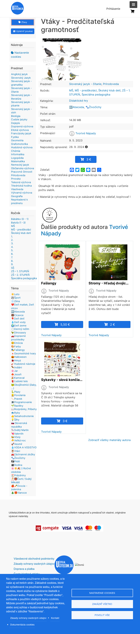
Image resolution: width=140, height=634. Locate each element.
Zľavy (24, 22)
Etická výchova (20, 130)
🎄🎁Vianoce (19, 492)
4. (12, 246)
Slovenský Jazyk (21, 77)
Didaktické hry (78, 100)
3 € (88, 159)
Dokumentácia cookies (22, 624)
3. (12, 243)
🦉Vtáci (15, 451)
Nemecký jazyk (20, 164)
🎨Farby (16, 346)
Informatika (17, 154)
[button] (62, 59)
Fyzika (15, 137)
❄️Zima (15, 301)
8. (12, 260)
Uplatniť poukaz (24, 31)
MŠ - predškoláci (86, 90)
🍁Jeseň (16, 374)
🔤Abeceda (76, 107)
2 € (112, 324)
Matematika (18, 161)
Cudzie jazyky (19, 119)
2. (12, 240)
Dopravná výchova (22, 126)
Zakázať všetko (102, 604)
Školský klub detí (109, 90)
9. (12, 264)
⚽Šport (15, 297)
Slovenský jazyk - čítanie (85, 84)
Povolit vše (102, 615)
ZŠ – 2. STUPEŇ (20, 274)
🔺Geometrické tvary (23, 353)
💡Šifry (15, 419)
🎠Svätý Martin (20, 430)
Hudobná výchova (21, 147)
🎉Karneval (17, 377)
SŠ (12, 267)
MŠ (71, 90)
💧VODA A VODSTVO (24, 447)
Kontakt (55, 618)
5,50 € (65, 324)
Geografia (17, 196)
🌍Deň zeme (18, 325)
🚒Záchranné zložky (23, 454)
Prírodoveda (111, 84)
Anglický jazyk (19, 74)
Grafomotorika (19, 144)
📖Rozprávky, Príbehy (24, 409)
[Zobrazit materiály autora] (44, 291)
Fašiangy (48, 283)
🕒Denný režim (20, 329)
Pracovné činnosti (21, 171)
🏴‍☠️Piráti (15, 461)
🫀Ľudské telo (19, 381)
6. (12, 253)
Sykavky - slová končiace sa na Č (62, 380)
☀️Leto (15, 294)
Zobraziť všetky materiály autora (109, 440)
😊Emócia (17, 342)
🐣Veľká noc (18, 440)
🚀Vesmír (16, 444)
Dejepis (15, 123)
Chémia (15, 151)
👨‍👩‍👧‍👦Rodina (16, 465)
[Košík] (132, 11)
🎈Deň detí (17, 318)
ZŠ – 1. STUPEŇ (20, 271)
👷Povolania (18, 395)
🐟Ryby (15, 412)
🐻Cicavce (17, 315)
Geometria (17, 140)
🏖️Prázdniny (18, 475)
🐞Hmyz (16, 360)
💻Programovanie (21, 402)
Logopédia (17, 157)
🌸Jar (14, 370)
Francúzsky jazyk (21, 133)
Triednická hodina (21, 185)
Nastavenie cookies (20, 54)
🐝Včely (15, 437)
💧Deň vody (18, 322)
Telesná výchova (21, 182)
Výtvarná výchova (21, 192)
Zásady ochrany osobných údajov (28, 618)
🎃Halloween (19, 356)
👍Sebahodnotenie (22, 416)
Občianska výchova (22, 168)
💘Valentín (17, 433)
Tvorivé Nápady (85, 133)
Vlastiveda (17, 189)
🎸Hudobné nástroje (23, 363)
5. (12, 250)
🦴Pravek (16, 398)
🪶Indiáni (16, 367)
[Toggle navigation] (133, 4)
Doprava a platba (24, 569)
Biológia (15, 116)
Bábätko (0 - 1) (20, 219)
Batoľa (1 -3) (18, 222)
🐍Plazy (15, 391)
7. (12, 257)
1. (12, 236)
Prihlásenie (113, 8)
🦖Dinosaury (18, 332)
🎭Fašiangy (18, 349)
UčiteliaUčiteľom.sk (15, 8)
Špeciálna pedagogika (96, 94)
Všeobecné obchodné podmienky (34, 558)
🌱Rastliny (17, 405)
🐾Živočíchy (93, 107)
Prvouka (15, 178)
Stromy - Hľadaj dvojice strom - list (110, 283)
